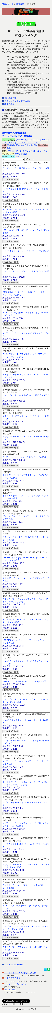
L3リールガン (9, 230)
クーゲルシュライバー (19, 661)
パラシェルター (16, 681)
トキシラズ (26, 142)
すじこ (18, 142)
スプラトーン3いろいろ (15, 984)
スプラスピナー (10, 599)
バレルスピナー (41, 885)
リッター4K (31, 189)
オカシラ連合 (21, 153)
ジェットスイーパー (38, 640)
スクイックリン (42, 537)
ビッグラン (17, 151)
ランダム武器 (11, 212)
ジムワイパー (9, 416)
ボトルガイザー (23, 230)
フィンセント (9, 271)
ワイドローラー (10, 885)
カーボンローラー (11, 168)
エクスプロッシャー (26, 495)
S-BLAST (23, 395)
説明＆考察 (9, 104)
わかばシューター (11, 436)
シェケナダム (43, 139)
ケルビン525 (25, 761)
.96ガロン (28, 681)
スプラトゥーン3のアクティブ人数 (20, 972)
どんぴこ (36, 142)
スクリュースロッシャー (29, 292)
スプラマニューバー (28, 354)
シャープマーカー (23, 271)
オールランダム (40, 151)
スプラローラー (22, 416)
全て (9, 151)
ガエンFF (23, 843)
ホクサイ (23, 333)
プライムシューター (28, 782)
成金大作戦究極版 (12, 978)
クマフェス (28, 151)
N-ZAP (22, 168)
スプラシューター (11, 333)
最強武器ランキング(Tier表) (17, 101)
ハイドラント (32, 168)
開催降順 (11, 145)
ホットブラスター (17, 250)
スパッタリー (23, 578)
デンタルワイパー (11, 619)
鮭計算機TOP (10, 98)
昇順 (18, 145)
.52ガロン (7, 312)
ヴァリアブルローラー (27, 475)
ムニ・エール (31, 139)
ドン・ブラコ (8, 142)
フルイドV (41, 374)
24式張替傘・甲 (10, 292)
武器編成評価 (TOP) (13, 964)
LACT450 (7, 640)
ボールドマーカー (20, 640)
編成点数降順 (27, 145)
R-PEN (35, 271)
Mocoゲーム (10, 989)
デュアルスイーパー (12, 209)
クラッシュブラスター (27, 599)
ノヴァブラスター (27, 374)
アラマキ (20, 139)
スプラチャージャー (38, 740)
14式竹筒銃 (34, 395)
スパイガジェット (11, 189)
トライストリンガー (37, 312)
